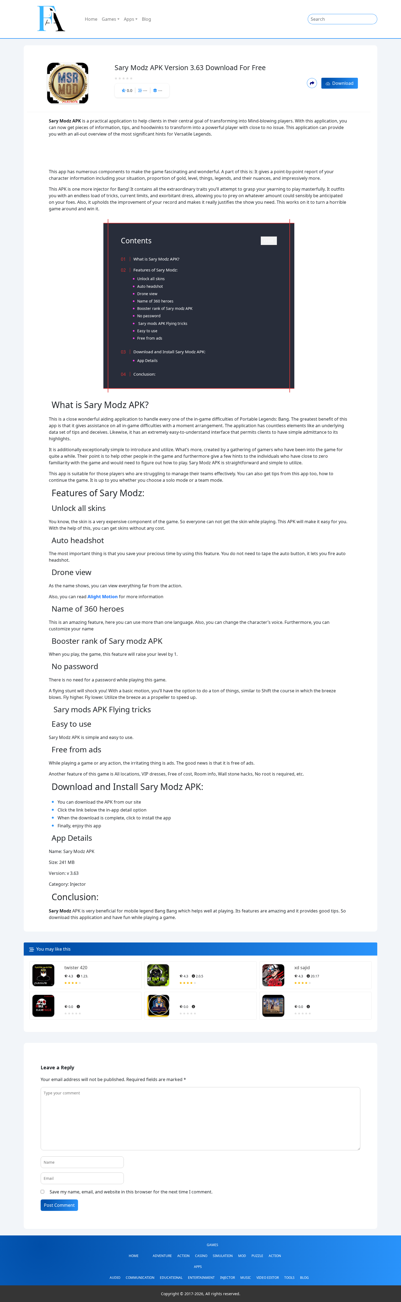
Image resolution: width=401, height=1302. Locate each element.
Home (91, 19)
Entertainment (201, 1277)
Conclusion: (144, 374)
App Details (147, 360)
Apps (129, 19)
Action (183, 1255)
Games (109, 19)
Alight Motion (103, 597)
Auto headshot (150, 286)
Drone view (147, 293)
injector (227, 1277)
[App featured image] (43, 975)
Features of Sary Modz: (155, 270)
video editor (267, 1277)
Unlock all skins (151, 278)
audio (115, 1277)
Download (342, 83)
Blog (146, 19)
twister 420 (75, 968)
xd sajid (302, 968)
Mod (242, 1255)
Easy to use (147, 330)
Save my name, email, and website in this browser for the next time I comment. (131, 1192)
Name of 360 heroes (155, 301)
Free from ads (149, 338)
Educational (171, 1277)
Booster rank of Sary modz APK (164, 308)
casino (201, 1255)
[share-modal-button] (312, 83)
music (245, 1277)
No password (148, 315)
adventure (162, 1255)
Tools (289, 1277)
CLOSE (269, 241)
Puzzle (257, 1255)
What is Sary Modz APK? (156, 259)
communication (140, 1277)
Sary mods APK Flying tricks (162, 323)
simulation (223, 1255)
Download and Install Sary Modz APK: (169, 351)
